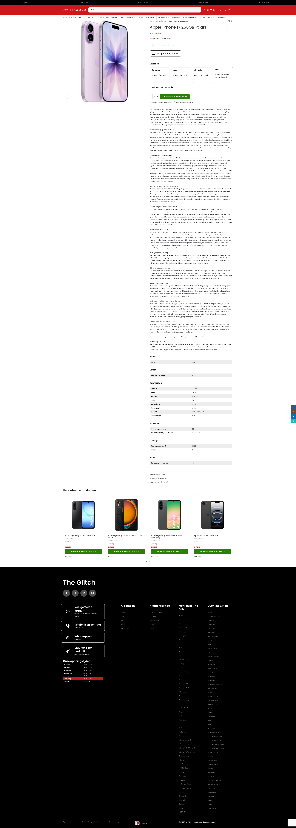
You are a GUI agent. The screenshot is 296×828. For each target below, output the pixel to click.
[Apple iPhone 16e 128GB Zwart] (212, 515)
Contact (152, 628)
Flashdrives (182, 732)
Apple (230, 29)
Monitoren (182, 776)
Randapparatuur (184, 704)
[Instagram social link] (207, 10)
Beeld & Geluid (184, 768)
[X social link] (158, 482)
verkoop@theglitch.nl (81, 654)
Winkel (123, 616)
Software (182, 780)
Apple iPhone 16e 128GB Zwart (206, 535)
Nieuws (123, 624)
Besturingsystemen (185, 784)
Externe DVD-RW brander (187, 748)
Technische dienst (156, 612)
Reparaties (153, 616)
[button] (83, 551)
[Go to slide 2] (149, 561)
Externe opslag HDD (186, 740)
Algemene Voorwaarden (71, 822)
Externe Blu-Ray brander (187, 752)
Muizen (181, 712)
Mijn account (125, 628)
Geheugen (182, 680)
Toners (181, 724)
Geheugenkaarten (185, 736)
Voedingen (182, 636)
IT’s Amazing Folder (185, 620)
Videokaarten (183, 692)
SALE (122, 620)
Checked (153, 624)
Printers (181, 716)
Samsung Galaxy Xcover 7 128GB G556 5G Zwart (125, 536)
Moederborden (184, 640)
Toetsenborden (184, 708)
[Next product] (231, 21)
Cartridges (182, 720)
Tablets (181, 760)
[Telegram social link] (167, 482)
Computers (182, 624)
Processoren (183, 644)
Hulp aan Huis (154, 620)
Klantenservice (99, 822)
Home (152, 21)
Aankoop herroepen (114, 822)
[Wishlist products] (220, 10)
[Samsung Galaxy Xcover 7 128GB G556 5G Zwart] (126, 515)
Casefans (182, 676)
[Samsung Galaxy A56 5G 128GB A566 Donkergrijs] (169, 515)
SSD (180, 656)
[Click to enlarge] (68, 98)
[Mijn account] (224, 10)
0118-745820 (78, 628)
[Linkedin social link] (211, 10)
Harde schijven (184, 652)
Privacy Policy (87, 822)
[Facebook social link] (205, 10)
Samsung (68, 541)
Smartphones (161, 21)
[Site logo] (74, 10)
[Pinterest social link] (161, 482)
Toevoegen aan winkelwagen (174, 96)
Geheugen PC (183, 684)
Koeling (181, 664)
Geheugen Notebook (186, 688)
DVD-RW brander (184, 660)
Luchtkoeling (183, 668)
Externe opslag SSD (186, 744)
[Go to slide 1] (146, 561)
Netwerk (182, 696)
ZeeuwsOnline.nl (208, 822)
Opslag (181, 648)
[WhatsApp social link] (214, 10)
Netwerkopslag (184, 700)
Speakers (182, 772)
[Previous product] (226, 21)
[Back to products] (228, 21)
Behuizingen (183, 632)
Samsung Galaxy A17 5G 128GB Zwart (80, 535)
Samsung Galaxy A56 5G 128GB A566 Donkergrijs (166, 536)
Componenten (183, 628)
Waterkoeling (183, 672)
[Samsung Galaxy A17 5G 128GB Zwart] (83, 515)
